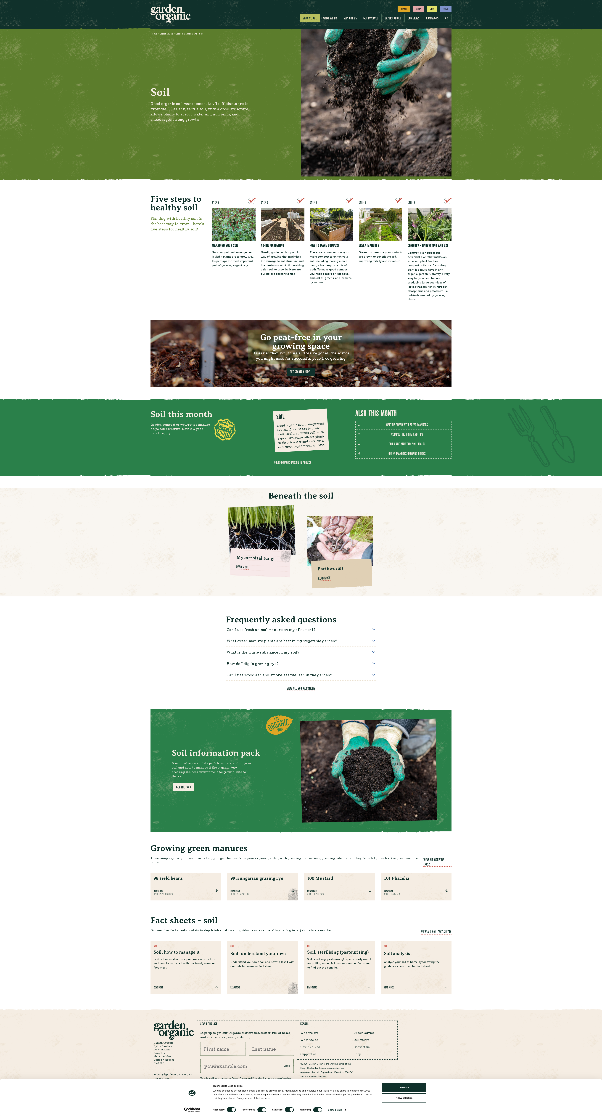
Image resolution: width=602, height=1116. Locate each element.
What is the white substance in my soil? (263, 652)
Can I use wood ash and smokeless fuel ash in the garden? (279, 674)
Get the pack (183, 787)
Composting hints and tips (407, 434)
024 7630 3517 (162, 1078)
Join (432, 9)
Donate (404, 9)
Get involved (370, 18)
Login (446, 9)
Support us (350, 18)
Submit (287, 1066)
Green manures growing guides (407, 453)
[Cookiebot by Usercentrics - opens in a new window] (192, 1110)
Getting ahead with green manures (407, 425)
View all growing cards (433, 862)
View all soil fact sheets (436, 932)
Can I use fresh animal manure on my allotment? (271, 629)
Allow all (404, 1087)
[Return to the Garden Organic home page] (170, 22)
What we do (330, 18)
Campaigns (432, 18)
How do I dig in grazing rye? (255, 663)
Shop (418, 9)
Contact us (362, 1047)
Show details (335, 1109)
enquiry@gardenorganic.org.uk (173, 1074)
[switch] (261, 1109)
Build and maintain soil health (407, 444)
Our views (414, 18)
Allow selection (404, 1098)
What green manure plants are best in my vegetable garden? (282, 640)
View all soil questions (301, 688)
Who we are (310, 18)
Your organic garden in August (292, 462)
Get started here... (301, 372)
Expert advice (393, 18)
